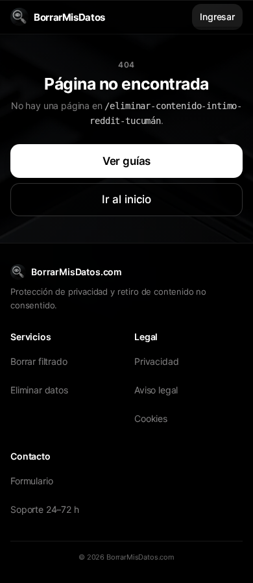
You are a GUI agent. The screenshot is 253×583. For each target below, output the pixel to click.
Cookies (150, 418)
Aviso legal (156, 389)
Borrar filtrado (38, 361)
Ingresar (217, 16)
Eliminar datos (39, 389)
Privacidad (156, 361)
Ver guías (126, 161)
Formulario (31, 480)
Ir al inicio (126, 199)
